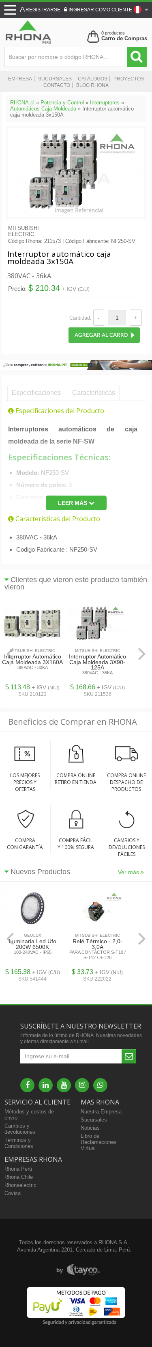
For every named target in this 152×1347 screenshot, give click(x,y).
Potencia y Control (62, 103)
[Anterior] (10, 654)
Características (93, 392)
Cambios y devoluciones (19, 1129)
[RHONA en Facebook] (27, 1085)
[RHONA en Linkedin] (46, 1085)
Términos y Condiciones (18, 1143)
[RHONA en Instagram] (82, 1085)
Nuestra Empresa (101, 1112)
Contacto (56, 85)
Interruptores (105, 103)
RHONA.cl (22, 103)
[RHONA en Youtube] (64, 1085)
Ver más (129, 872)
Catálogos (92, 79)
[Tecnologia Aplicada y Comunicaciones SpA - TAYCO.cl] (78, 1270)
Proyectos (128, 79)
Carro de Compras (124, 38)
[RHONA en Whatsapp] (100, 1085)
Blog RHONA (92, 85)
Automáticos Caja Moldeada (43, 109)
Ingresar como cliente (99, 10)
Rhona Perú (18, 1169)
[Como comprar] (76, 368)
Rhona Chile (18, 1177)
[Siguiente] (142, 654)
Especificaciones (36, 392)
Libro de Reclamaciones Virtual (99, 1142)
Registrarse (42, 10)
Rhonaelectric (20, 1185)
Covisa (12, 1193)
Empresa (20, 79)
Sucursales (55, 79)
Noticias (90, 1128)
